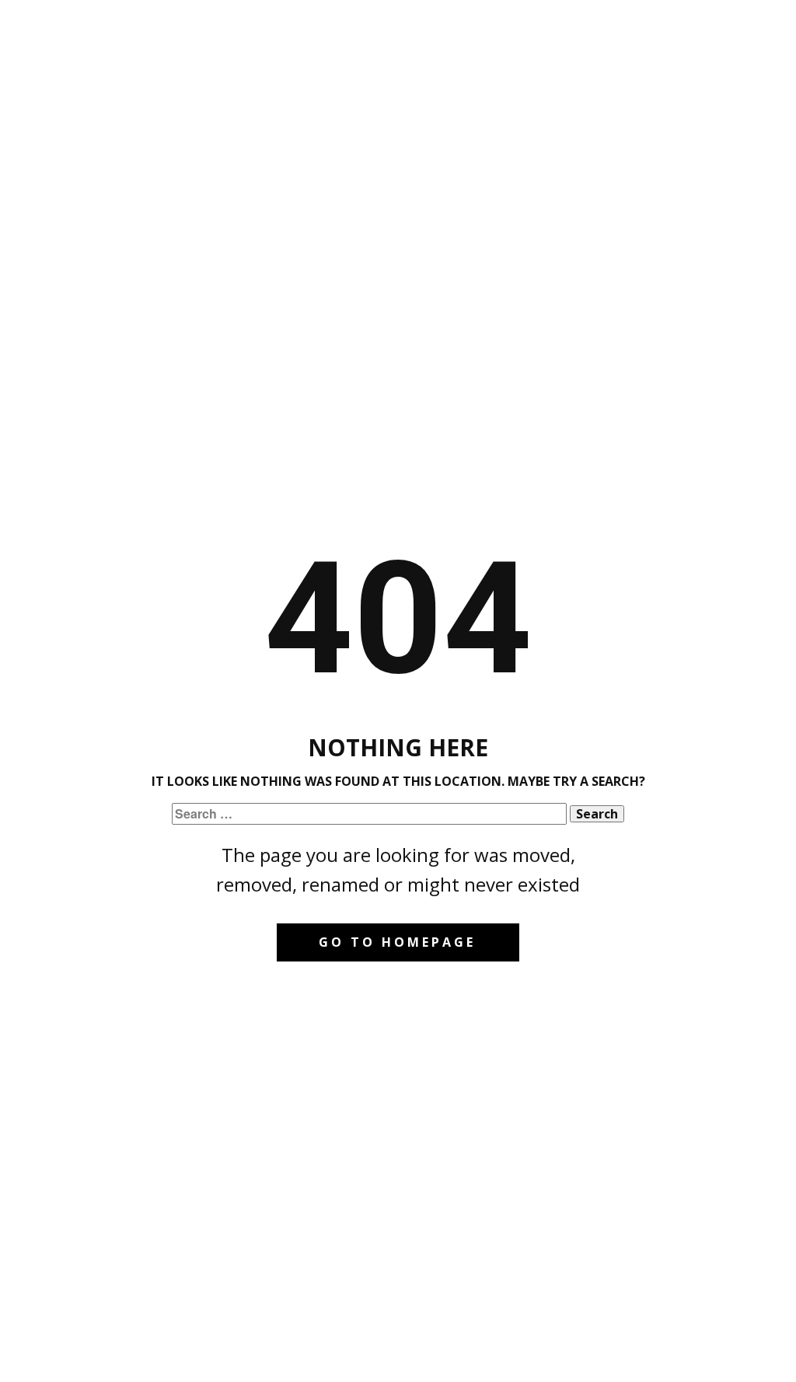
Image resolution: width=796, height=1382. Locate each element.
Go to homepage (397, 942)
